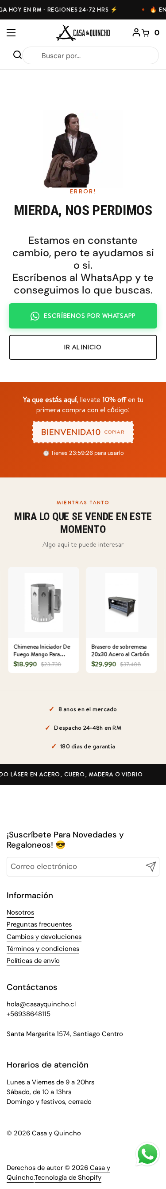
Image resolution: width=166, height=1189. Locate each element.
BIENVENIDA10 (82, 432)
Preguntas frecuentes (39, 924)
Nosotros (20, 912)
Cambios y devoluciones (44, 936)
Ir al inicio (82, 347)
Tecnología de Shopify (68, 1177)
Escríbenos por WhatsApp (89, 315)
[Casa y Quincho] (83, 33)
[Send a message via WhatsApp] (148, 1154)
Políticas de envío (33, 960)
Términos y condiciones (43, 948)
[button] (150, 33)
